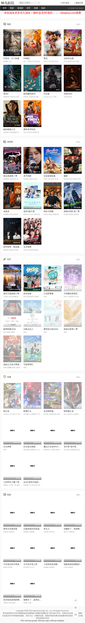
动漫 (36, 8)
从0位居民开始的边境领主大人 (36, 482)
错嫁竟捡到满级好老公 (74, 564)
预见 (46, 58)
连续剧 (20, 8)
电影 (12, 8)
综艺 (29, 8)
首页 (5, 8)
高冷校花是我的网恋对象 (14, 600)
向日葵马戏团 (29, 447)
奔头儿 (47, 529)
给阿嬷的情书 (29, 94)
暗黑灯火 (27, 411)
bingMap (60, 621)
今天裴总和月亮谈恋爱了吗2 (15, 564)
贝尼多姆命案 (50, 176)
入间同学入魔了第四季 (13, 482)
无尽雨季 (27, 247)
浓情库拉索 (69, 58)
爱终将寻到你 (29, 129)
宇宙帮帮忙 (28, 364)
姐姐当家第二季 (71, 329)
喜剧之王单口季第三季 (13, 364)
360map (41, 621)
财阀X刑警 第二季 (72, 211)
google (34, 621)
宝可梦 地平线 (70, 447)
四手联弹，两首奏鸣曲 (13, 247)
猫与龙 (6, 411)
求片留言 (65, 3)
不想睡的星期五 (71, 293)
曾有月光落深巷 (10, 529)
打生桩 (47, 94)
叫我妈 (26, 58)
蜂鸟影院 (7, 3)
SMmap (53, 621)
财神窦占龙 (69, 411)
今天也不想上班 (30, 564)
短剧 (43, 8)
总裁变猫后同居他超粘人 (34, 529)
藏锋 (66, 176)
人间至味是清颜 (51, 564)
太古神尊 (7, 447)
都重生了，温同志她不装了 (35, 600)
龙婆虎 (6, 211)
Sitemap (28, 621)
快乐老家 (27, 293)
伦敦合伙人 (28, 329)
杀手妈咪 (27, 176)
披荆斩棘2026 (9, 329)
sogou (47, 621)
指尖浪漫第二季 (10, 176)
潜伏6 (5, 94)
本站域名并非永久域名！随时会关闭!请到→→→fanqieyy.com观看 (42, 12)
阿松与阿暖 (49, 211)
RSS (22, 621)
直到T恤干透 (29, 211)
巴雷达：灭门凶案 (11, 58)
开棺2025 (68, 94)
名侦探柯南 (49, 411)
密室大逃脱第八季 (11, 293)
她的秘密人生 (9, 129)
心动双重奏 (49, 293)
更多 (78, 24)
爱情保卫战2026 (51, 329)
